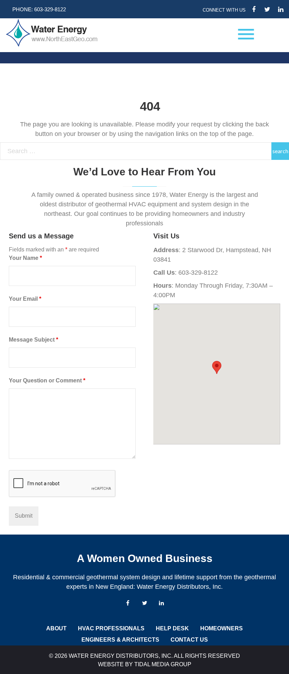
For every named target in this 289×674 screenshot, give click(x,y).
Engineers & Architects (120, 640)
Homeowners (221, 628)
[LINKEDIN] (280, 9)
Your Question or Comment (47, 380)
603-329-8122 (50, 9)
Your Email (25, 299)
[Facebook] (127, 603)
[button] (216, 367)
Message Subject (33, 340)
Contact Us (189, 640)
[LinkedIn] (161, 603)
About (56, 628)
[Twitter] (144, 603)
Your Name (25, 258)
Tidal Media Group (162, 664)
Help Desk (172, 628)
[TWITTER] (267, 9)
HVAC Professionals (111, 628)
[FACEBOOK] (254, 9)
